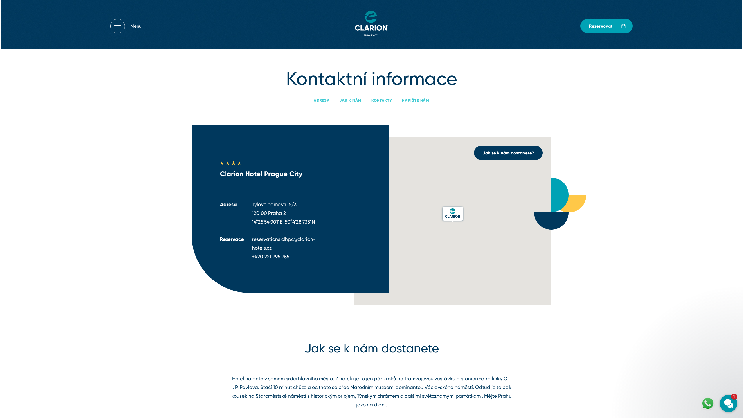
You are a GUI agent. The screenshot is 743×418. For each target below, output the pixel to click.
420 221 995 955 (272, 257)
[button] (693, 337)
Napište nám (415, 100)
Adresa (322, 100)
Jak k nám (350, 100)
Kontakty (382, 100)
